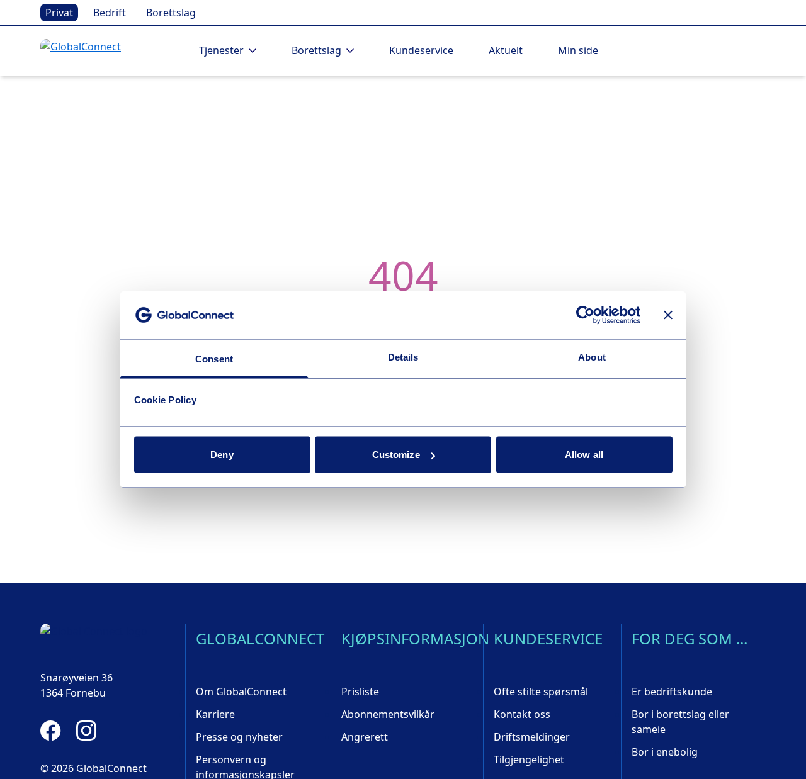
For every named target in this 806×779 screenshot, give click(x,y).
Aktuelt (506, 50)
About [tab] (592, 356)
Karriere (215, 714)
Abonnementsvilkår (387, 714)
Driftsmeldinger (532, 737)
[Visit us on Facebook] (50, 730)
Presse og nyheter (239, 737)
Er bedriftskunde (672, 691)
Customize (396, 454)
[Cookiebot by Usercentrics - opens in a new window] (585, 315)
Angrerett (364, 737)
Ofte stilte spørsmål (541, 691)
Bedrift (109, 13)
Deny (221, 454)
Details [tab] (403, 356)
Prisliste (360, 691)
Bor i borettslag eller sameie (680, 721)
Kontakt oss (522, 714)
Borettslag (171, 13)
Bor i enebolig (665, 752)
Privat (59, 13)
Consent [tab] (214, 358)
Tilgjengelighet (529, 759)
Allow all (584, 454)
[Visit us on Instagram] (86, 730)
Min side (578, 50)
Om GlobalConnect (241, 691)
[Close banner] (668, 315)
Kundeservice (421, 50)
